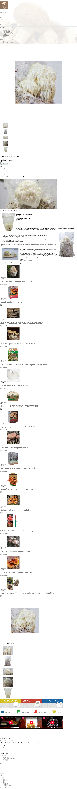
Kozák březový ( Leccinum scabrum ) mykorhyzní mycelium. (24, 364)
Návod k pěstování (4, 164)
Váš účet (2, 775)
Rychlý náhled (3, 277)
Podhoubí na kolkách (6, 31)
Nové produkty (5, 750)
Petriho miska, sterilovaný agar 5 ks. (14, 385)
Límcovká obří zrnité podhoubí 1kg (14, 448)
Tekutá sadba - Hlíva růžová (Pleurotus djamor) (19, 531)
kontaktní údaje (3, 773)
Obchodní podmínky (6, 757)
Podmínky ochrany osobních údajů (9, 758)
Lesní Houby (5, 37)
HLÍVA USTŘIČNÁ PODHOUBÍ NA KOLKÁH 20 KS (21, 323)
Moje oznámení (5, 784)
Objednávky (5, 780)
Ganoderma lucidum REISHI (11, 302)
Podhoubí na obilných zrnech (8, 32)
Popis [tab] (4, 173)
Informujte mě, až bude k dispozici (26, 260)
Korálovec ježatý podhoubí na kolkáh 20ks (16, 281)
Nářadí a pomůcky (6, 35)
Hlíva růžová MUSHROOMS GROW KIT (16, 489)
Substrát (4, 36)
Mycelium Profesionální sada (8, 33)
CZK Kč (4, 14)
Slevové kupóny (6, 783)
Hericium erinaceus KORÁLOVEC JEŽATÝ (17, 468)
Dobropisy (4, 781)
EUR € (4, 15)
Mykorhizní (5, 34)
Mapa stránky (5, 760)
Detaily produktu (5, 284)
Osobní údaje (5, 779)
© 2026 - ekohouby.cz (4, 787)
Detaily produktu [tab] (6, 174)
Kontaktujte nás (5, 759)
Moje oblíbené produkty (7, 785)
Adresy (4, 782)
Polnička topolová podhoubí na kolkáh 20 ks (17, 344)
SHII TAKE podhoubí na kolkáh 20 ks (15, 552)
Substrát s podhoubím (6, 30)
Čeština (4, 22)
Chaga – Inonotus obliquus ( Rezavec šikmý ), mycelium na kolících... (27, 593)
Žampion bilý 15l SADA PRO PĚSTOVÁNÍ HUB (19, 406)
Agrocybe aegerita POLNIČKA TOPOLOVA (17, 427)
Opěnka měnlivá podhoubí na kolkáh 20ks (16, 510)
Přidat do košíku (4, 163)
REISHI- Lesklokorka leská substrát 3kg (16, 572)
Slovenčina (5, 21)
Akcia (4, 749)
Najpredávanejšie (6, 751)
